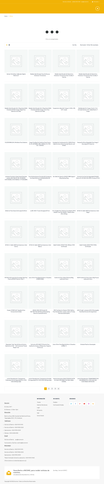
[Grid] (7, 45)
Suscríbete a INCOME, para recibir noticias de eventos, (31, 471)
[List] (9, 45)
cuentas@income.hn (22, 443)
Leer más (16, 75)
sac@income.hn (84, 1)
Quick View (16, 70)
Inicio (5, 16)
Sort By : (74, 45)
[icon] (97, 8)
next (58, 388)
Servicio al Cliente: (9, 439)
